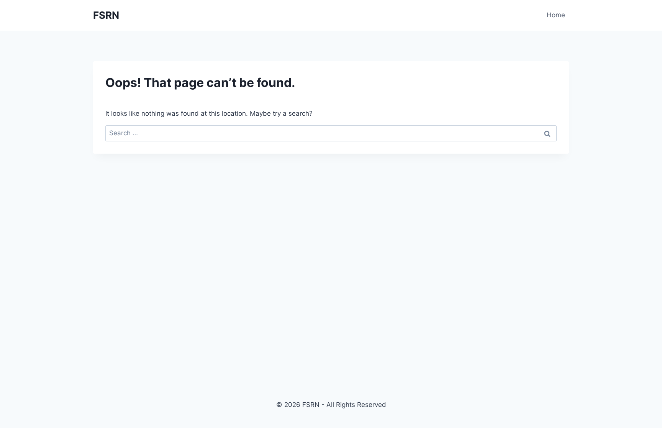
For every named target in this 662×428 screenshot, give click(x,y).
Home (556, 15)
